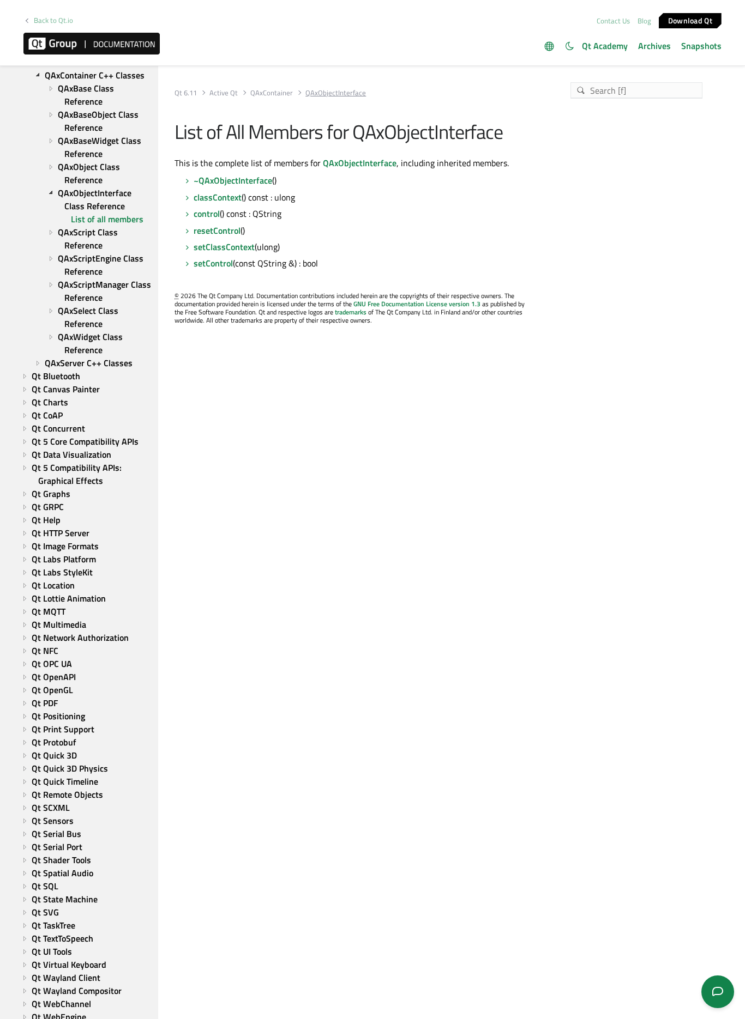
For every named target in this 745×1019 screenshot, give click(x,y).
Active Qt (223, 92)
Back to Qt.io (53, 20)
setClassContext (224, 246)
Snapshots (701, 45)
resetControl (217, 230)
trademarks (351, 312)
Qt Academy (605, 45)
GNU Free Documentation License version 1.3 (416, 304)
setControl (213, 263)
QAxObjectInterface (359, 162)
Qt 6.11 (186, 92)
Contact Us (613, 20)
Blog (644, 20)
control (207, 213)
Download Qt (690, 20)
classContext (218, 197)
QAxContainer (271, 92)
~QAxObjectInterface (233, 180)
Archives (654, 45)
